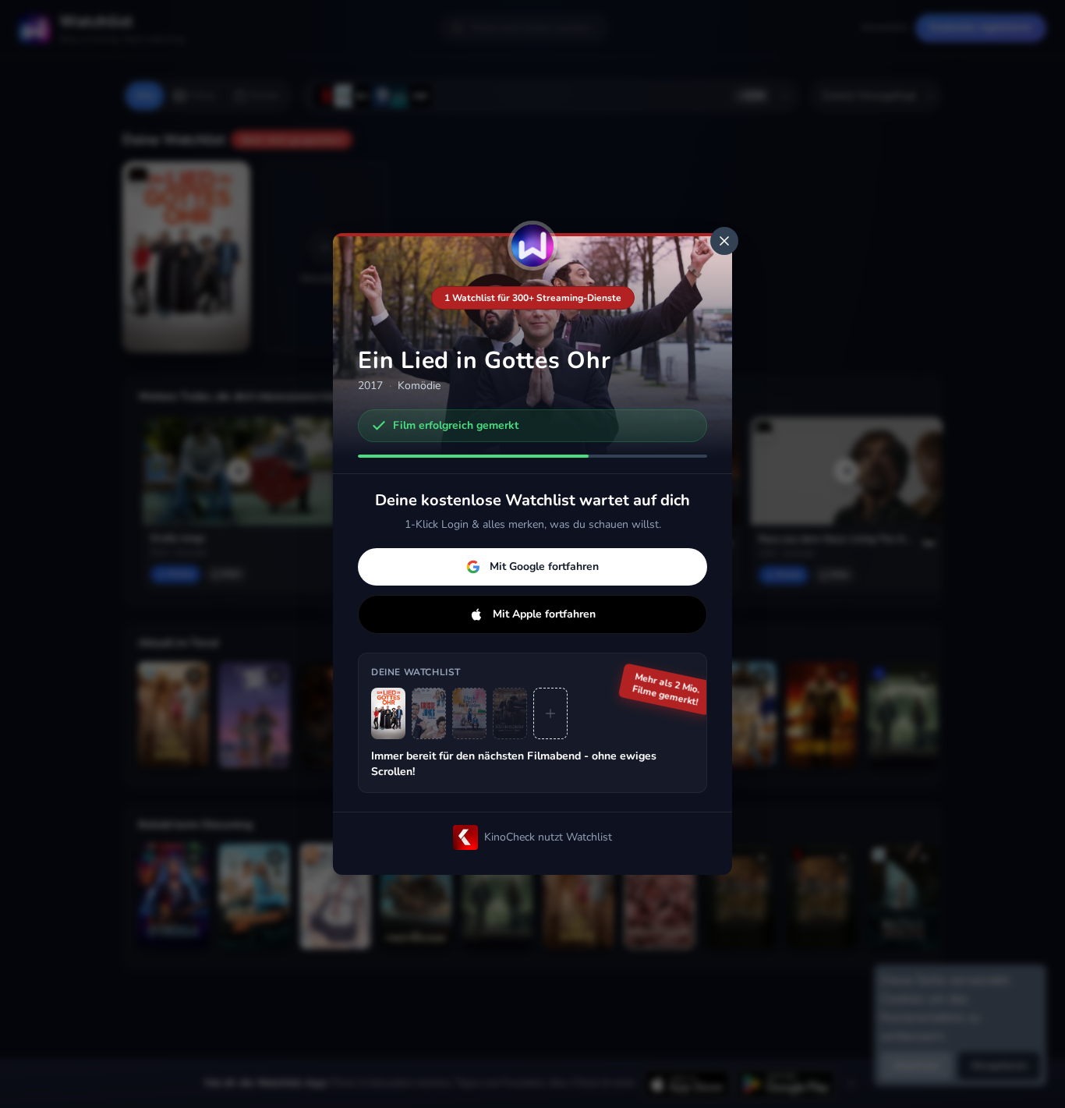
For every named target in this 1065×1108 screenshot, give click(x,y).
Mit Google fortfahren (544, 566)
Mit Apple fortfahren (544, 614)
